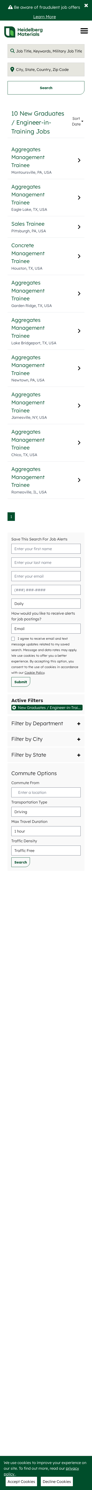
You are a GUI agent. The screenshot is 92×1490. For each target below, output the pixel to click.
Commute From (25, 782)
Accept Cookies (21, 1481)
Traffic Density (24, 840)
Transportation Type (29, 802)
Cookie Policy (34, 672)
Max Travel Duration (29, 821)
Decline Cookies (57, 1481)
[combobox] (46, 51)
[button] (46, 723)
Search (46, 88)
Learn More (44, 16)
